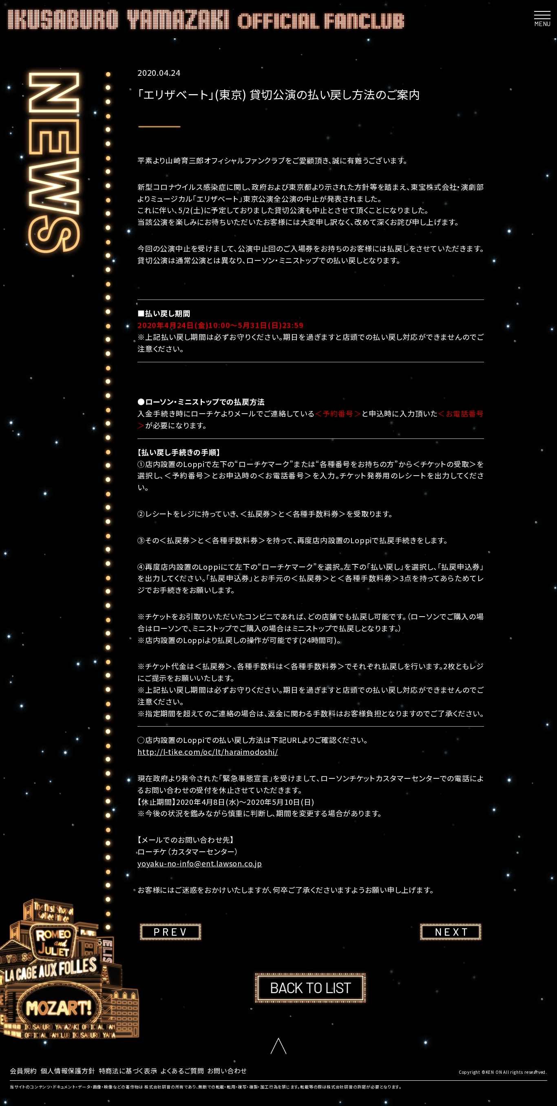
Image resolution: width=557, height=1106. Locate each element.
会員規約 (23, 1070)
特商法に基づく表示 (128, 1070)
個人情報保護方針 (67, 1070)
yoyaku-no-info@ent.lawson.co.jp (199, 863)
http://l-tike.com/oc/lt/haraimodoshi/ (207, 751)
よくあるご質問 (182, 1070)
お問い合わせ (227, 1070)
